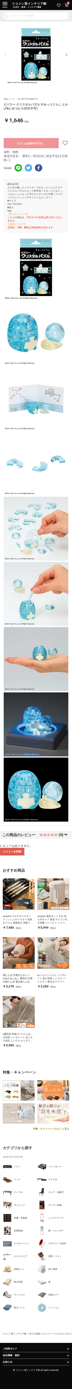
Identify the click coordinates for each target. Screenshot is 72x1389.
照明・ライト (55, 1256)
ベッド (17, 1179)
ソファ (17, 1166)
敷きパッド (19, 1307)
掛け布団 (52, 1269)
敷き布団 (18, 1282)
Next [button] (66, 54)
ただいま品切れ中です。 (31, 143)
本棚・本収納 (20, 1218)
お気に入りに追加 (63, 143)
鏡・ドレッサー (56, 1230)
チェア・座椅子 (56, 1192)
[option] (36, 55)
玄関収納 (18, 1230)
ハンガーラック (56, 1218)
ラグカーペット (21, 1243)
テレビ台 (52, 1179)
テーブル (18, 1192)
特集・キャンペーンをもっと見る (51, 1128)
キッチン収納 (55, 1205)
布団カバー (53, 1294)
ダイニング (19, 1205)
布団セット (19, 1269)
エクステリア (20, 1256)
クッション (53, 1307)
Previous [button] (5, 54)
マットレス (19, 1294)
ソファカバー (55, 1166)
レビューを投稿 (12, 851)
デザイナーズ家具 (57, 1243)
